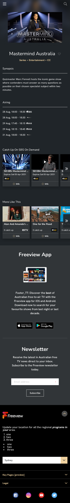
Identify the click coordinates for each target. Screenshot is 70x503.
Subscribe (35, 392)
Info (17, 184)
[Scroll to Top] (64, 414)
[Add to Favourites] (59, 54)
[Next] (66, 169)
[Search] (65, 4)
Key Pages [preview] (13, 474)
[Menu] (5, 4)
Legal (5, 483)
